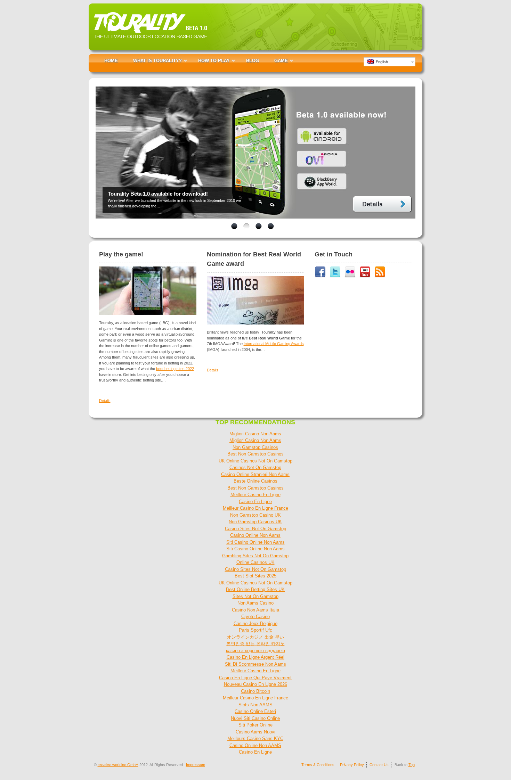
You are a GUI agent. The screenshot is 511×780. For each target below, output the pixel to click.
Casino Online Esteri (255, 711)
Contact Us (379, 765)
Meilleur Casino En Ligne (255, 494)
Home (111, 60)
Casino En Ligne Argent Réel (255, 657)
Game (281, 60)
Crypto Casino (255, 616)
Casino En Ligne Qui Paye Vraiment (255, 677)
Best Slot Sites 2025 (255, 575)
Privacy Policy (352, 765)
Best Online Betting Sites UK (255, 589)
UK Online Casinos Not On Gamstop (255, 460)
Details (382, 204)
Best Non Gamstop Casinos (255, 454)
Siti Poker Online (255, 725)
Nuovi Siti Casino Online (255, 718)
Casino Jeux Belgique (255, 623)
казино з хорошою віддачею (255, 650)
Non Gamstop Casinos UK (255, 521)
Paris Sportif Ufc (255, 630)
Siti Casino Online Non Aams (255, 542)
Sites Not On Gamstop (255, 596)
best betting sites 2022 (175, 369)
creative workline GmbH (118, 765)
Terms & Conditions (317, 765)
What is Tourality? (157, 60)
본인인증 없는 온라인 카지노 (255, 643)
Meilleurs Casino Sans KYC (255, 738)
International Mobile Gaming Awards (274, 344)
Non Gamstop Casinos (255, 447)
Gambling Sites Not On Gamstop (255, 555)
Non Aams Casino (255, 603)
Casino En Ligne (255, 501)
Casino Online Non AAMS (255, 745)
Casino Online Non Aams (255, 535)
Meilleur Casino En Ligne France (255, 508)
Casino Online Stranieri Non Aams (255, 474)
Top (411, 765)
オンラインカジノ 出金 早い (255, 637)
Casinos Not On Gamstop (255, 467)
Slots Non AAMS (255, 704)
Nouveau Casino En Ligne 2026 (255, 684)
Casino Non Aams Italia (255, 610)
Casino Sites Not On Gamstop (255, 528)
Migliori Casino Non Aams (255, 433)
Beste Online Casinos (255, 481)
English (381, 62)
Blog (252, 60)
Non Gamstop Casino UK (255, 515)
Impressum (195, 765)
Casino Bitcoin (255, 691)
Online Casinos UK (255, 562)
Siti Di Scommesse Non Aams (255, 664)
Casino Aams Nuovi (255, 731)
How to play (214, 60)
